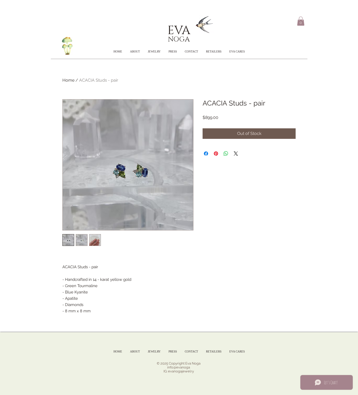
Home (68, 80)
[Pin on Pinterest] (216, 153)
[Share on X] (236, 153)
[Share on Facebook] (206, 153)
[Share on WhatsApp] (226, 153)
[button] (301, 21)
